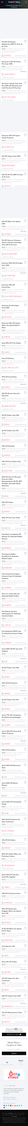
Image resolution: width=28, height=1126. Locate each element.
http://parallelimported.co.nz (10, 1099)
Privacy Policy (14, 1116)
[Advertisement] (14, 23)
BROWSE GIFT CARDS (13, 1034)
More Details (23, 71)
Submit (14, 1053)
